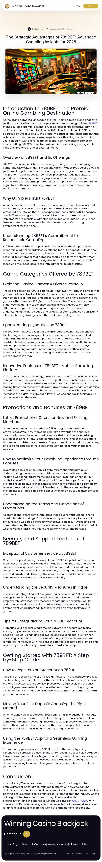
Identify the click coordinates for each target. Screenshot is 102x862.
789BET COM (79, 800)
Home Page (12, 844)
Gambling (71, 29)
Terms (87, 853)
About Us (69, 853)
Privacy (79, 853)
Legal (94, 853)
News (25, 844)
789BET (93, 123)
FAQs (35, 844)
